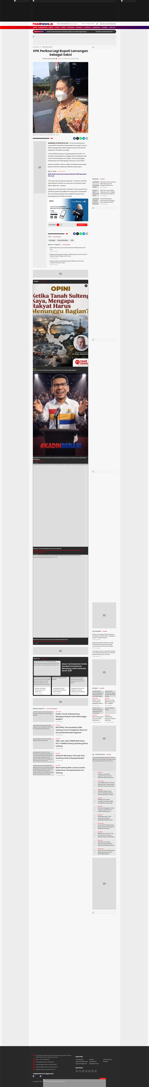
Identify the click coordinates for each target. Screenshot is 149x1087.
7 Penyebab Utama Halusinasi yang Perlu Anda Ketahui (59, 690)
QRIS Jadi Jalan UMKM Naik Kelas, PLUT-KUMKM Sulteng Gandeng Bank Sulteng (72, 743)
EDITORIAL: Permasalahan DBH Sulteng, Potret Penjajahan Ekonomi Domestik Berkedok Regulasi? (88, 31)
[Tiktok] (95, 1071)
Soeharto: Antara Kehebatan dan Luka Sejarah (58, 550)
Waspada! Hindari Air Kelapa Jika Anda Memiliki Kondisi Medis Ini (78, 691)
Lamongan (52, 240)
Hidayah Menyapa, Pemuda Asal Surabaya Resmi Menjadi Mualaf (70, 756)
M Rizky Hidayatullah (49, 58)
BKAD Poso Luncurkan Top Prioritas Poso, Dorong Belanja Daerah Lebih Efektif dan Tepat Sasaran (106, 836)
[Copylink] (86, 138)
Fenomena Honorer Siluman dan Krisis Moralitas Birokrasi (50, 640)
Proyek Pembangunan (63, 240)
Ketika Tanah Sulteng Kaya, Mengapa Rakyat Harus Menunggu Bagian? (55, 370)
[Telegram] (83, 138)
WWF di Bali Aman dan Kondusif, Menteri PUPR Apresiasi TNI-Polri (67, 175)
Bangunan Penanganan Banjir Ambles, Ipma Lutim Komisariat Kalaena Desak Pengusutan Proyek (68, 255)
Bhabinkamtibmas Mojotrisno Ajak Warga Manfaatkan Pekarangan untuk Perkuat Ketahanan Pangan (102, 644)
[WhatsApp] (80, 138)
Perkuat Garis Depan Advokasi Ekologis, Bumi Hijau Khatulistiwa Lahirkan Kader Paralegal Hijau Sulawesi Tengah (106, 845)
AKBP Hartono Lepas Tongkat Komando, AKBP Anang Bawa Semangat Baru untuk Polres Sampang (106, 802)
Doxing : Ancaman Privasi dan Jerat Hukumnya (40, 690)
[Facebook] (74, 138)
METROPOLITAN (47, 47)
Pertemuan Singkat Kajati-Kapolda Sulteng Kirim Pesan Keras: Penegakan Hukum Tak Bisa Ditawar (104, 636)
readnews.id (37, 47)
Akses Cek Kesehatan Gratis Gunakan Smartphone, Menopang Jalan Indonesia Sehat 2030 (74, 667)
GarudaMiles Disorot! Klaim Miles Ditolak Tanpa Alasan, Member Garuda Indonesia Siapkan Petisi (106, 785)
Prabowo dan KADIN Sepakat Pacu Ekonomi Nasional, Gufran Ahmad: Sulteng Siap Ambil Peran (105, 776)
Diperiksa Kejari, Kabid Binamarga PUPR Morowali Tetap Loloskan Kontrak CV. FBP (67, 262)
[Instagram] (89, 1071)
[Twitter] (77, 138)
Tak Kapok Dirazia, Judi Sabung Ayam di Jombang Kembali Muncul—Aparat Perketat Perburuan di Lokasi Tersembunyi (104, 653)
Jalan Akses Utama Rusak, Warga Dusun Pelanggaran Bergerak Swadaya (106, 826)
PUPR (72, 240)
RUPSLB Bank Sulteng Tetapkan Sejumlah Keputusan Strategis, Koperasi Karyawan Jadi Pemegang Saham (110, 722)
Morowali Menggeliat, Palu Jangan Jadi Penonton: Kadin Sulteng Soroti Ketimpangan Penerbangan (106, 810)
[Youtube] (92, 1071)
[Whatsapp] (83, 1071)
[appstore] (36, 1076)
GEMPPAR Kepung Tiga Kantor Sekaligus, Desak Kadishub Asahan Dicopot (106, 792)
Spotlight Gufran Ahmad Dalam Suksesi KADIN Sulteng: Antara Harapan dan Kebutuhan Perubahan (59, 459)
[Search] (58, 24)
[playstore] (43, 1076)
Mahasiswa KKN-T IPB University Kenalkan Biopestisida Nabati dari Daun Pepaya (105, 819)
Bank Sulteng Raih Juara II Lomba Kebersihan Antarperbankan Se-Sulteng (70, 770)
